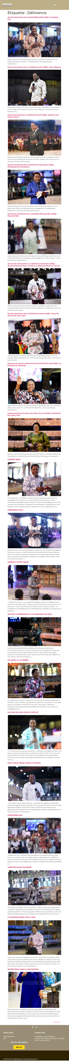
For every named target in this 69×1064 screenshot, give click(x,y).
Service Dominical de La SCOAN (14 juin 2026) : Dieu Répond (34, 67)
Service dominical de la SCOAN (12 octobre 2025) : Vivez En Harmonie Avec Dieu (33, 315)
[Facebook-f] (33, 1027)
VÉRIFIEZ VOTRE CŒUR (18, 562)
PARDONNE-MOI (15, 815)
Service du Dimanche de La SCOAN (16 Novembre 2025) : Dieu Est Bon (32, 215)
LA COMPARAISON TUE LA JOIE (21, 917)
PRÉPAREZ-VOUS (15, 510)
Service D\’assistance (8, 1036)
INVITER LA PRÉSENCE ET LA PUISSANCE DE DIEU (30, 614)
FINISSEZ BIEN (14, 459)
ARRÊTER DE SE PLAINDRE (20, 867)
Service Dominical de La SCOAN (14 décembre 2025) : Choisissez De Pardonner (31, 166)
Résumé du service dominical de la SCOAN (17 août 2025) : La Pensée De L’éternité (34, 364)
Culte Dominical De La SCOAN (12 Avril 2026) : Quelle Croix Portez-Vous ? (33, 116)
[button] (54, 5)
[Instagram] (36, 1027)
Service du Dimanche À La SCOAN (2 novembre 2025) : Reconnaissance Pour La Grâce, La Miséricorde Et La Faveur (34, 265)
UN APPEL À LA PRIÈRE (18, 660)
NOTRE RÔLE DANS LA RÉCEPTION (23, 969)
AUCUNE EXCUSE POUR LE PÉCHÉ (23, 712)
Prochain (57, 1022)
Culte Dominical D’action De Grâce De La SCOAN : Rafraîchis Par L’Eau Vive (34, 414)
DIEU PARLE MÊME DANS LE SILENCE (24, 763)
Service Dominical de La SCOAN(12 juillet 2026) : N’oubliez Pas (33, 18)
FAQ (4, 1038)
